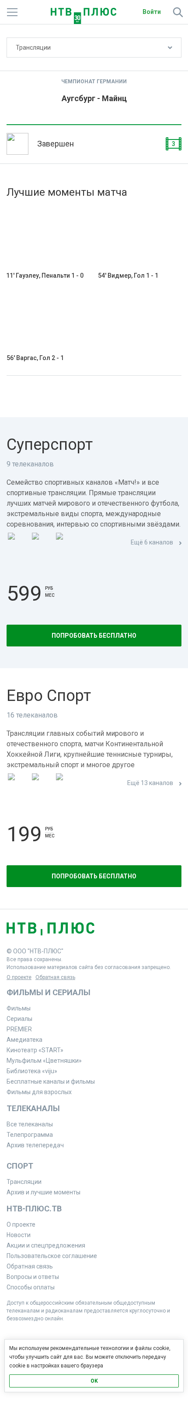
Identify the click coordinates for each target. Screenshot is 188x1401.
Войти (152, 11)
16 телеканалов (32, 715)
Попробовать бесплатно (94, 635)
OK (94, 1381)
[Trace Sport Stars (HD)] (18, 783)
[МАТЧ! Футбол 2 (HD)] (66, 543)
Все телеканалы (30, 1124)
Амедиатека (24, 1039)
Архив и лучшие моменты (43, 1192)
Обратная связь (55, 977)
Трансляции (33, 47)
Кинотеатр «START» (35, 1050)
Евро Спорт (49, 696)
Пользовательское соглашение (52, 1255)
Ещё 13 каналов (150, 782)
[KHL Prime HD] (42, 783)
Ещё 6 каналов (152, 542)
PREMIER (19, 1029)
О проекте (19, 977)
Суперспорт (50, 444)
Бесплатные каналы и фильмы (51, 1081)
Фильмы (19, 1008)
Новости (19, 1234)
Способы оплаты (31, 1287)
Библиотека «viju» (32, 1071)
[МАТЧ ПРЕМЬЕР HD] (18, 543)
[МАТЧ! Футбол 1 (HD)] (42, 543)
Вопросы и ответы (33, 1276)
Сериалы (19, 1018)
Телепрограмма (30, 1134)
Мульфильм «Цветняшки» (44, 1060)
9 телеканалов (30, 464)
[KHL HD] (66, 783)
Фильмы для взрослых (39, 1091)
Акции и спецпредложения (46, 1245)
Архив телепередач (35, 1145)
